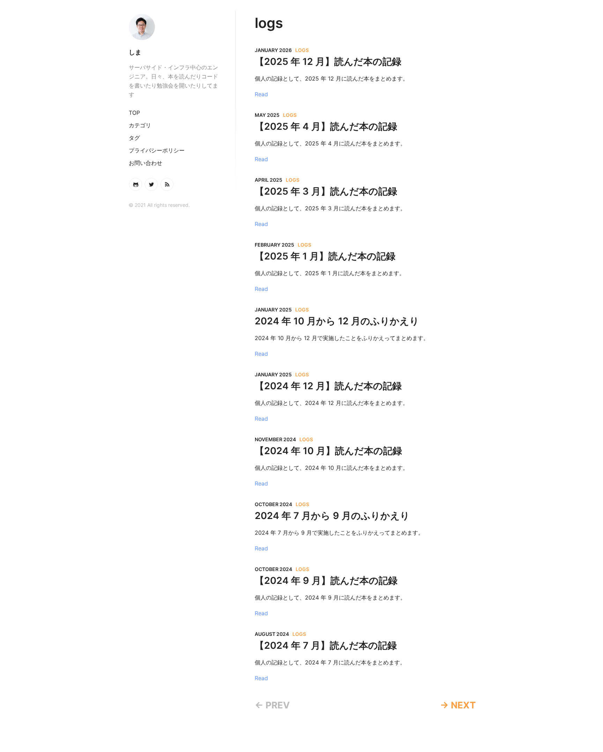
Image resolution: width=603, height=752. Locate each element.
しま (135, 52)
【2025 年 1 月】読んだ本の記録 (325, 256)
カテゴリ (140, 125)
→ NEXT (458, 705)
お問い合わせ (145, 162)
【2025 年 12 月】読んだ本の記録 (328, 61)
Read (261, 94)
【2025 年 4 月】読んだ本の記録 (326, 126)
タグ (134, 137)
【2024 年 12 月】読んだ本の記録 (328, 386)
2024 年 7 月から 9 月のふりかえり (332, 515)
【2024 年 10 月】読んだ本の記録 (328, 451)
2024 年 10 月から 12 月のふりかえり (337, 321)
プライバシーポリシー (157, 150)
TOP (134, 112)
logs (302, 50)
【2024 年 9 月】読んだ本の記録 (326, 580)
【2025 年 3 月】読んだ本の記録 (326, 191)
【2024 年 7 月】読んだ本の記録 (326, 645)
